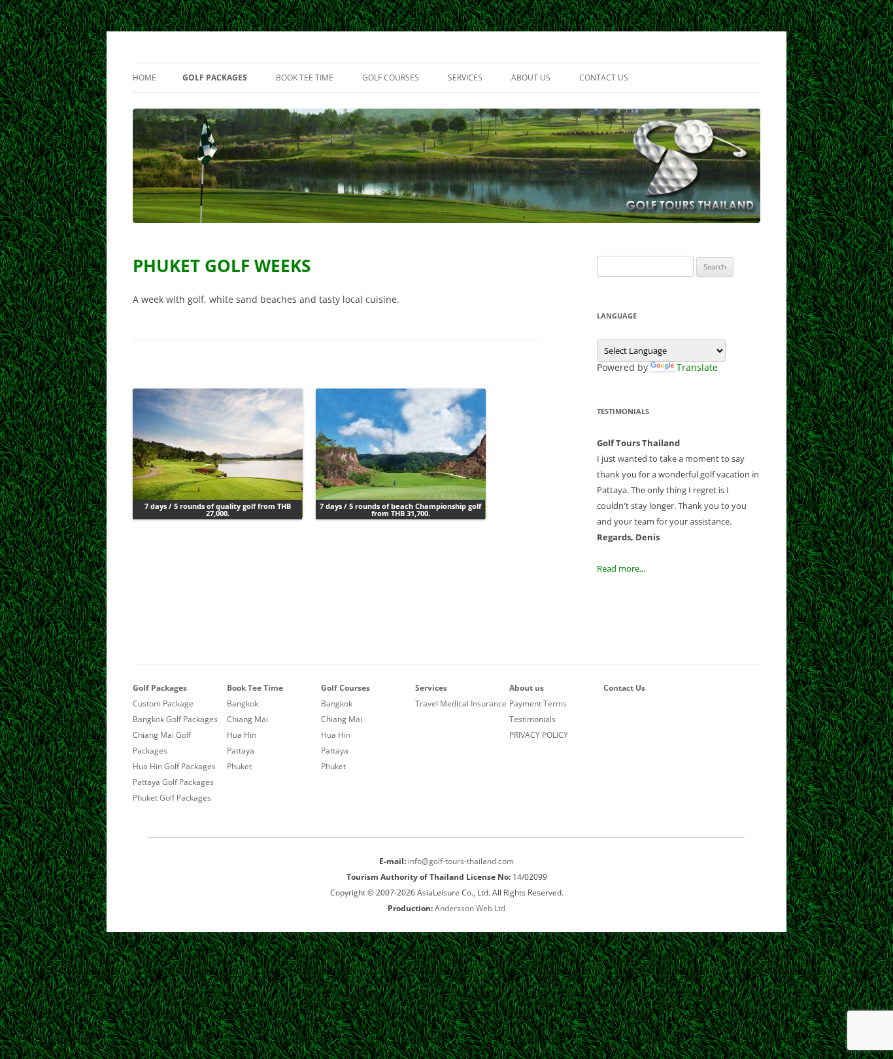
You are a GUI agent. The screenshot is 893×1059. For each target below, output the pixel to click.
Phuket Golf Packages (172, 797)
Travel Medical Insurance (461, 703)
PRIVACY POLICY (538, 734)
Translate (697, 367)
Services (465, 77)
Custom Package (163, 703)
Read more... (621, 568)
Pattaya (240, 750)
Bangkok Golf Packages (175, 719)
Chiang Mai (247, 719)
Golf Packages (214, 77)
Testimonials (532, 719)
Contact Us (603, 77)
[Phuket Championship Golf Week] (401, 454)
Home (144, 77)
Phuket (239, 766)
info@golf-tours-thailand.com (461, 861)
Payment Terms (538, 703)
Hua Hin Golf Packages (174, 766)
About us (530, 77)
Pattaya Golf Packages (173, 782)
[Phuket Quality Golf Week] (218, 454)
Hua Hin (241, 734)
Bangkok (242, 703)
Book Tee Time (304, 77)
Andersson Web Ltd (470, 908)
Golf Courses (390, 77)
